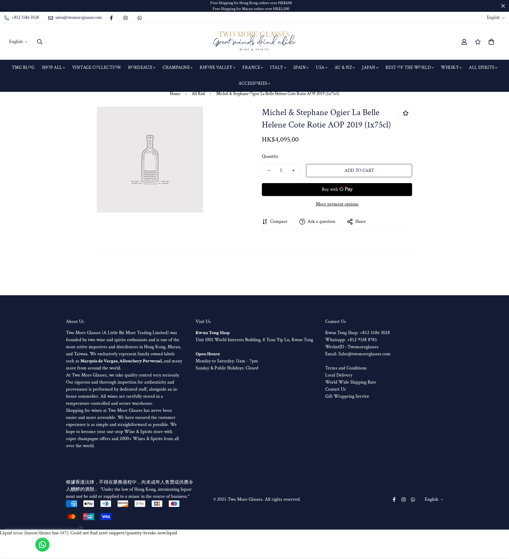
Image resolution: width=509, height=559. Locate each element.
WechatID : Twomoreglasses (352, 347)
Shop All (52, 67)
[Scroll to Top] (497, 527)
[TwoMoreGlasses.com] (254, 42)
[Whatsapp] (140, 18)
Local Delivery (338, 375)
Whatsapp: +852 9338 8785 (351, 340)
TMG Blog (23, 67)
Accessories (253, 83)
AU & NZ (343, 67)
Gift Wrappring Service (347, 396)
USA (320, 67)
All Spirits (482, 67)
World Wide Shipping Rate (350, 382)
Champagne (176, 67)
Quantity (270, 156)
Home (175, 94)
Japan (369, 67)
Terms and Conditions (346, 368)
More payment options (337, 204)
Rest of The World (408, 67)
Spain (299, 67)
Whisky (450, 67)
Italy (276, 67)
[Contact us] (42, 545)
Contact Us (335, 389)
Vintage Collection (96, 67)
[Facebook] (111, 18)
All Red (198, 94)
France (251, 67)
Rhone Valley (216, 67)
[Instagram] (125, 18)
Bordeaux (140, 67)
